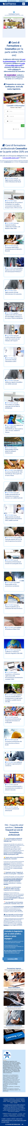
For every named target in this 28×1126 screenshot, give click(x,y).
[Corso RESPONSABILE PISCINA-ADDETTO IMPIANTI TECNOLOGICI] (14, 444)
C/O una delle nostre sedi (11, 158)
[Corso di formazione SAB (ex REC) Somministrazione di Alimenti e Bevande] (14, 242)
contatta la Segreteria (17, 868)
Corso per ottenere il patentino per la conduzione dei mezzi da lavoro (13, 606)
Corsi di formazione (20, 1098)
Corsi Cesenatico (14, 987)
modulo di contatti (24, 162)
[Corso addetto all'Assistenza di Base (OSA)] (14, 624)
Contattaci (13, 959)
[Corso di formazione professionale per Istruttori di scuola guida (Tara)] (14, 556)
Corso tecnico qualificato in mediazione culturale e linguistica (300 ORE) (13, 651)
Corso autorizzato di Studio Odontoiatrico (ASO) (11, 359)
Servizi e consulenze (14, 1006)
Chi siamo (20, 1113)
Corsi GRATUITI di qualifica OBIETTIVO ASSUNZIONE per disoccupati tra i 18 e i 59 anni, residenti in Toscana (14, 429)
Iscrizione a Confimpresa (9, 1098)
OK (22, 1124)
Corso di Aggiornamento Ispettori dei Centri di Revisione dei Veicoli (13, 180)
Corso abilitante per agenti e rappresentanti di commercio (13, 764)
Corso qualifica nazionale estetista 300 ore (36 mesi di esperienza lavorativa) (13, 539)
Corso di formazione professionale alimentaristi (12, 809)
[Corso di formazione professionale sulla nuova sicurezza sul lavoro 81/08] (14, 736)
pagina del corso (12, 883)
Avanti (24, 125)
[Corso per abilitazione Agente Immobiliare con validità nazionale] (14, 377)
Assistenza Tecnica (12, 1114)
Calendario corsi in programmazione (11, 1100)
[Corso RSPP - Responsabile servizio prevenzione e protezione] (14, 579)
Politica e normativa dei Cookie (14, 1101)
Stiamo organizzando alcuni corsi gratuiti (13, 918)
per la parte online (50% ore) (14, 49)
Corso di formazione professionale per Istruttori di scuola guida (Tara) (13, 562)
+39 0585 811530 (7, 162)
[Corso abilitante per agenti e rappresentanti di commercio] (14, 758)
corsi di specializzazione (18, 906)
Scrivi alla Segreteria (12, 1)
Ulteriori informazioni (12, 1124)
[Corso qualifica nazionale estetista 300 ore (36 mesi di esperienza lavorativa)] (14, 534)
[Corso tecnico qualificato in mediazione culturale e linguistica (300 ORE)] (14, 646)
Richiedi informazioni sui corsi (15, 1116)
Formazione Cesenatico (14, 1025)
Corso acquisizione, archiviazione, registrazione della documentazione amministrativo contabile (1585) (14, 676)
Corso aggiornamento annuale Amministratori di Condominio (13, 292)
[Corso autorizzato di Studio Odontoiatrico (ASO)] (14, 354)
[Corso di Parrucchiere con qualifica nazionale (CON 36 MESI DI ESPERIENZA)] (14, 399)
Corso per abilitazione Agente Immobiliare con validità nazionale (13, 382)
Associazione (14, 1113)
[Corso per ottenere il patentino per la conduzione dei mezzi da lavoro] (14, 601)
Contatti (15, 1102)
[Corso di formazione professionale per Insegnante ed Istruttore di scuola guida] (14, 714)
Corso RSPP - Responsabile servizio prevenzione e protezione (12, 584)
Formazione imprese (14, 968)
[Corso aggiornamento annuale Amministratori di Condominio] (14, 287)
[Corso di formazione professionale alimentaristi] (14, 803)
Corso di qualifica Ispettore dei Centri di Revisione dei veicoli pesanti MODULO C (14, 270)
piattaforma (6, 894)
